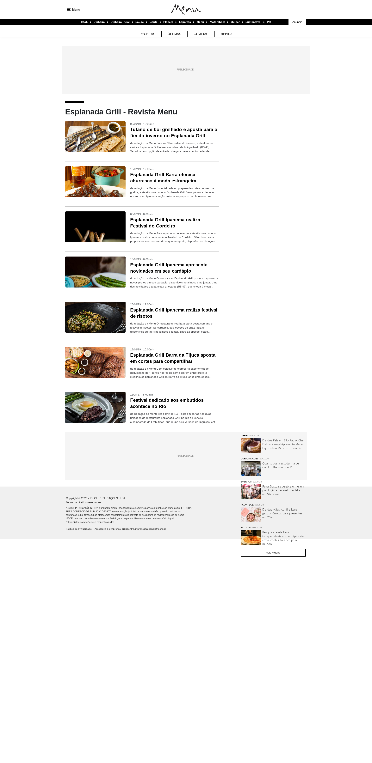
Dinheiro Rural (120, 21)
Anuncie (297, 21)
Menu (200, 21)
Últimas (174, 34)
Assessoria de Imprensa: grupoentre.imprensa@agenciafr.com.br (130, 528)
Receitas (147, 34)
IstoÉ (84, 21)
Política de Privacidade (79, 528)
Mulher (235, 21)
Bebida (226, 34)
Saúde (139, 21)
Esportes (185, 21)
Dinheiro (99, 21)
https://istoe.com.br (77, 522)
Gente (154, 21)
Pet (269, 21)
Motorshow (217, 21)
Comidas (201, 34)
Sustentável (253, 21)
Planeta (168, 21)
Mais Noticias (273, 552)
